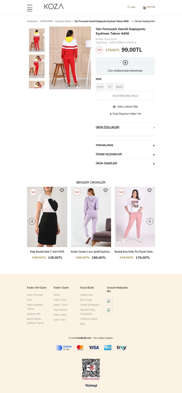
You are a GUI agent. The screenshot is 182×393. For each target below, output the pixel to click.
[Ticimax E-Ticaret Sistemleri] (91, 386)
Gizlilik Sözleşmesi (89, 304)
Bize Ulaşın (86, 299)
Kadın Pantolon (35, 294)
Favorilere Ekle (62, 190)
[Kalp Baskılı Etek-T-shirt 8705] (47, 217)
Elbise (57, 294)
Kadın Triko (60, 319)
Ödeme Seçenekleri (109, 154)
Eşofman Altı (34, 313)
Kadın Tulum (60, 299)
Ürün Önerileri (106, 163)
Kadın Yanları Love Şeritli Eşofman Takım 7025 (91, 251)
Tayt (29, 299)
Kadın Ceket (60, 314)
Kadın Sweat (60, 309)
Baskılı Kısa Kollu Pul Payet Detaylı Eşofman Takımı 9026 (135, 251)
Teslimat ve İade (88, 318)
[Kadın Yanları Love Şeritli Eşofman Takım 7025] (91, 217)
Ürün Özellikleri (107, 127)
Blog (82, 323)
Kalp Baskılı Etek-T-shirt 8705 (47, 251)
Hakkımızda (86, 294)
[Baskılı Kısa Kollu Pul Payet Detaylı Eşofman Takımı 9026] (135, 217)
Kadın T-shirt (61, 304)
